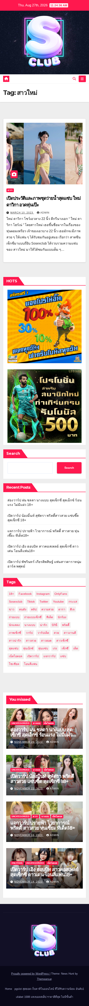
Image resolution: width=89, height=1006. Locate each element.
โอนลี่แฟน (30, 664)
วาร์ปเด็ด (43, 632)
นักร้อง (62, 617)
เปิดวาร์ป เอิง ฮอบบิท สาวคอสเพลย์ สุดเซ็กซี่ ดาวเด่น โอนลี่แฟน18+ (44, 871)
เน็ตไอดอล (15, 656)
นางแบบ (29, 625)
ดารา (10, 190)
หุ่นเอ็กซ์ (28, 648)
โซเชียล (14, 664)
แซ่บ (63, 656)
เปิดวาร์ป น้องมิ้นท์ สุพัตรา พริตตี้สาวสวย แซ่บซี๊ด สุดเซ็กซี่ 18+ (42, 778)
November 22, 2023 (28, 788)
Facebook (25, 593)
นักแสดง (14, 625)
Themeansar (44, 979)
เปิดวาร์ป (33, 656)
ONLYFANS (17, 863)
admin (44, 212)
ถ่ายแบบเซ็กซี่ (33, 617)
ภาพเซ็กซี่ (15, 632)
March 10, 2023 (22, 212)
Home (8, 988)
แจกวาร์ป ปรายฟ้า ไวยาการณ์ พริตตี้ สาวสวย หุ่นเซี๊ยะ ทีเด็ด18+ (42, 825)
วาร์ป (29, 632)
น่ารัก (43, 625)
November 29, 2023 (28, 742)
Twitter (44, 601)
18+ (11, 593)
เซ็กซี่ (65, 648)
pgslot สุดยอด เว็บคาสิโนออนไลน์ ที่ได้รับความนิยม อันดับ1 (49, 988)
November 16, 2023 (28, 835)
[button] (74, 78)
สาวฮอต (46, 640)
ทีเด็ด (49, 617)
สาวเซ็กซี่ (62, 640)
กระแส (73, 601)
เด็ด (75, 648)
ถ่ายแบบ (14, 617)
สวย (56, 632)
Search (13, 453)
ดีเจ (72, 609)
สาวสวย (31, 640)
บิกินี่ (54, 625)
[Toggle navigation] (82, 79)
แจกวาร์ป (49, 656)
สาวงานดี (70, 632)
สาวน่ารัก (15, 640)
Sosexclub (15, 601)
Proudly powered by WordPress (30, 973)
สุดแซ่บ (13, 648)
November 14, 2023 (28, 881)
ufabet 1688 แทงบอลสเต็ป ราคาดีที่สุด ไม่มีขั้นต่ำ (44, 996)
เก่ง (55, 648)
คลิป (34, 609)
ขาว (11, 609)
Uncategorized (20, 723)
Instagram (43, 593)
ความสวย (47, 609)
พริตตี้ (65, 625)
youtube (58, 601)
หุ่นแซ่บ (43, 648)
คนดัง (22, 609)
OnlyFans (60, 593)
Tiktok (31, 601)
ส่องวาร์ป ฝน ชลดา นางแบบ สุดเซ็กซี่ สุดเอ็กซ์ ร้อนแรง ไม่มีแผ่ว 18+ (41, 735)
